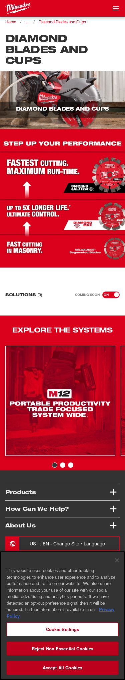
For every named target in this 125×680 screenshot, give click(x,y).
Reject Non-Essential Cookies (63, 648)
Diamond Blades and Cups (62, 21)
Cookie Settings (62, 629)
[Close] (117, 560)
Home (10, 21)
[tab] (54, 465)
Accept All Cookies (62, 667)
